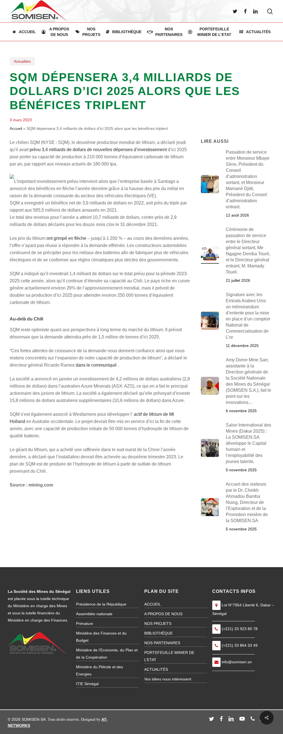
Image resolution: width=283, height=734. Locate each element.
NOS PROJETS (157, 623)
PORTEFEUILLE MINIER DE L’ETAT (169, 656)
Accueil (16, 128)
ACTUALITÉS (156, 669)
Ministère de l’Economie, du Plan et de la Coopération (107, 653)
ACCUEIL (152, 604)
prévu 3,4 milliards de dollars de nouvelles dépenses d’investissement (98, 149)
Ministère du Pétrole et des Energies (99, 670)
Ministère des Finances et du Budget (101, 637)
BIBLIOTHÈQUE (158, 633)
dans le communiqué (96, 365)
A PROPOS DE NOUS (163, 614)
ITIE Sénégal (87, 684)
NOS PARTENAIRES (162, 643)
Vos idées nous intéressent (167, 679)
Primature (84, 623)
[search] (270, 11)
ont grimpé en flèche (66, 238)
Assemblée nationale (94, 614)
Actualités (22, 61)
